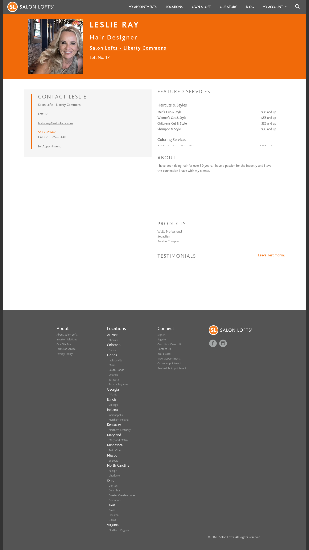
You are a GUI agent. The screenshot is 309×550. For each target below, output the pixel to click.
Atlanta (113, 394)
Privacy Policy (65, 353)
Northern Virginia (119, 530)
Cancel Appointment (169, 363)
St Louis (113, 460)
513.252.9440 (47, 132)
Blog (250, 7)
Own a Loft (201, 7)
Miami (112, 365)
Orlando (113, 374)
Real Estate (163, 353)
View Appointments (169, 358)
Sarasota (114, 379)
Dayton (113, 485)
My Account (273, 7)
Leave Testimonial (271, 255)
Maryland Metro (118, 440)
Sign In (161, 334)
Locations (174, 7)
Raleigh (113, 470)
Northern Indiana (119, 419)
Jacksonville (115, 360)
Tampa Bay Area (118, 384)
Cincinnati (114, 500)
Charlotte (114, 475)
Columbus (114, 490)
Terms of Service (66, 348)
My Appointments (143, 7)
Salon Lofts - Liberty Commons (128, 48)
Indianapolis (116, 415)
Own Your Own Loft (169, 344)
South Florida (116, 369)
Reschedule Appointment (171, 368)
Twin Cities (115, 450)
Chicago (113, 404)
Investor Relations (67, 339)
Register (161, 339)
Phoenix (113, 340)
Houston (114, 515)
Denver (113, 350)
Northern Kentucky (120, 430)
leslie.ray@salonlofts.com (55, 123)
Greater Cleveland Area (122, 495)
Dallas (112, 519)
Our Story (228, 7)
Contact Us (164, 348)
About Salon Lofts (67, 334)
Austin (112, 510)
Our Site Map (64, 344)
